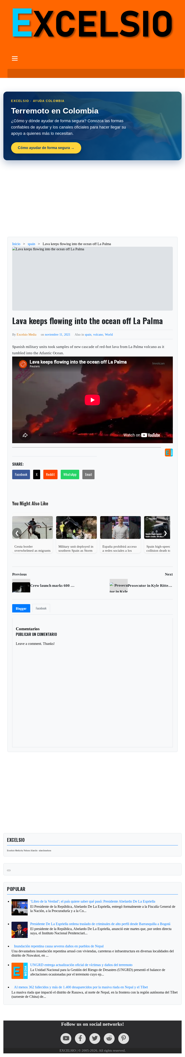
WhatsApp (69, 474)
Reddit (50, 474)
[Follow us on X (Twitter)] (94, 1038)
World (109, 334)
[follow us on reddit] (109, 1038)
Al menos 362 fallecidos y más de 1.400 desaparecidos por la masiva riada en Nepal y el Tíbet (81, 987)
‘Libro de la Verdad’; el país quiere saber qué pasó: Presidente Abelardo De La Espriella (92, 901)
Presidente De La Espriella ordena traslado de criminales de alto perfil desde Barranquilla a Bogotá (100, 924)
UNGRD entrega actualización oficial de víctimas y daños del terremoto (81, 965)
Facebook (21, 474)
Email (88, 474)
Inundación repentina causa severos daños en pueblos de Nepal (59, 946)
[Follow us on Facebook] (80, 1038)
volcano (98, 334)
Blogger (21, 608)
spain (88, 334)
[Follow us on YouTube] (65, 1038)
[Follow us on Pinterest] (123, 1038)
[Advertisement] (92, 198)
